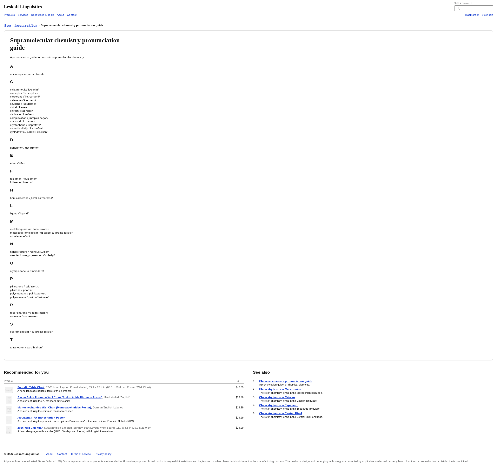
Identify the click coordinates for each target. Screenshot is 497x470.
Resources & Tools (42, 14)
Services (23, 14)
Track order (472, 14)
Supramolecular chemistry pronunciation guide (72, 25)
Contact (71, 14)
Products (9, 14)
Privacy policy (103, 453)
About (60, 14)
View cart (487, 14)
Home (7, 25)
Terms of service (81, 453)
